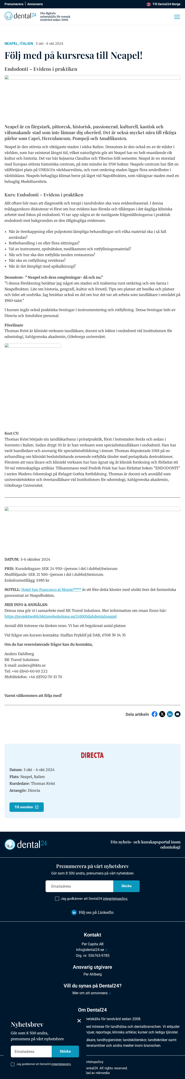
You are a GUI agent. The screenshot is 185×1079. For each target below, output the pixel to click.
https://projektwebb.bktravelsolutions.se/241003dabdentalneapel (61, 616)
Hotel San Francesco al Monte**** (51, 589)
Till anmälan (23, 807)
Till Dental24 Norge (166, 4)
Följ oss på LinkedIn (96, 912)
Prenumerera (14, 4)
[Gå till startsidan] (26, 844)
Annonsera (35, 4)
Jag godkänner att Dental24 (94, 899)
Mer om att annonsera (90, 993)
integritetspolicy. (115, 899)
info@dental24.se (90, 950)
